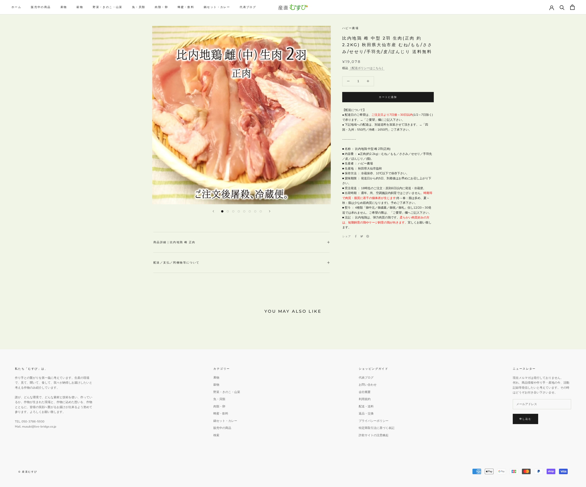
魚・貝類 (138, 7)
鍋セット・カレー (217, 7)
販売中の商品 (41, 7)
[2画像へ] (228, 211)
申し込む (525, 418)
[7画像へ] (255, 211)
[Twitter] (361, 236)
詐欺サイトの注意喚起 (373, 435)
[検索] (562, 7)
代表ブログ (248, 7)
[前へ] (213, 211)
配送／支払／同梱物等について (176, 262)
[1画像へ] (222, 211)
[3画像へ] (233, 211)
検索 (216, 435)
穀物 (79, 7)
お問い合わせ (368, 385)
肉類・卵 (161, 7)
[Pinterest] (367, 236)
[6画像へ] (250, 211)
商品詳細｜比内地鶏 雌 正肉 (174, 242)
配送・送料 (366, 406)
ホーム (16, 7)
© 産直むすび (27, 471)
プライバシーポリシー (373, 421)
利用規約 (365, 399)
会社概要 (365, 392)
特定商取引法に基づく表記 (376, 428)
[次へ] (269, 211)
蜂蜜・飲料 (186, 7)
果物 (63, 7)
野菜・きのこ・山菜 (107, 7)
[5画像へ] (244, 211)
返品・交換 (366, 414)
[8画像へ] (261, 211)
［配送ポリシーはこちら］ (367, 68)
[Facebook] (355, 236)
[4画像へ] (239, 211)
